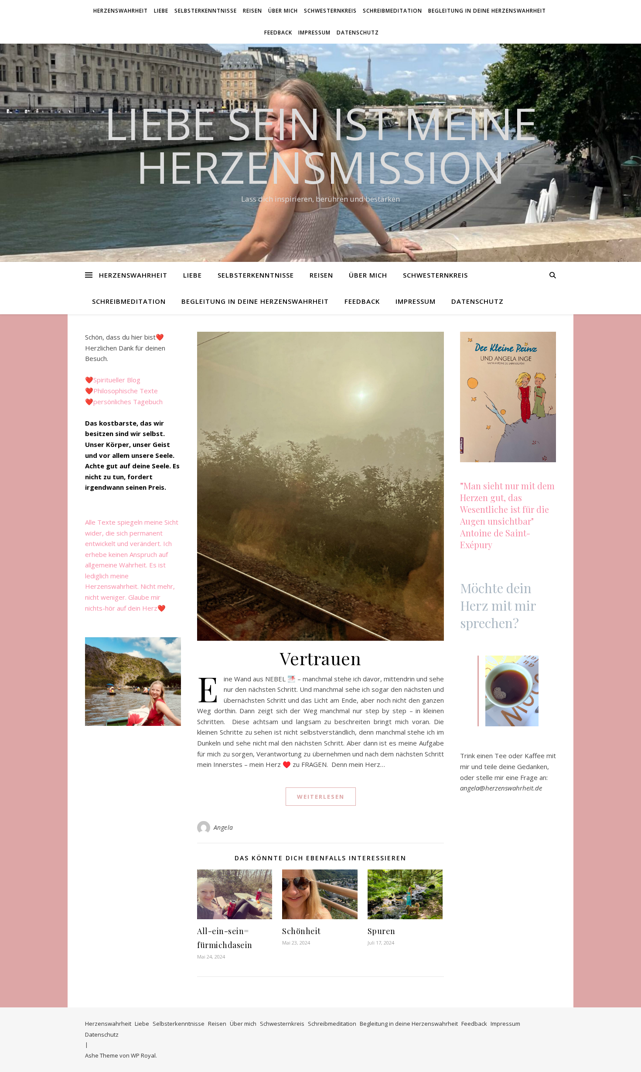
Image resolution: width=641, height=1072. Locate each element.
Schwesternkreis (330, 10)
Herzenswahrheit (120, 10)
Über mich (283, 10)
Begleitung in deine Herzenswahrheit (487, 10)
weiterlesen (320, 797)
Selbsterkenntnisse (205, 10)
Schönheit (301, 931)
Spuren (382, 931)
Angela (223, 827)
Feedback (278, 32)
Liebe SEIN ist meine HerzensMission (320, 145)
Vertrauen (320, 658)
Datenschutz (358, 32)
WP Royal (143, 1055)
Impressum (314, 32)
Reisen (252, 10)
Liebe (161, 10)
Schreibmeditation (392, 10)
